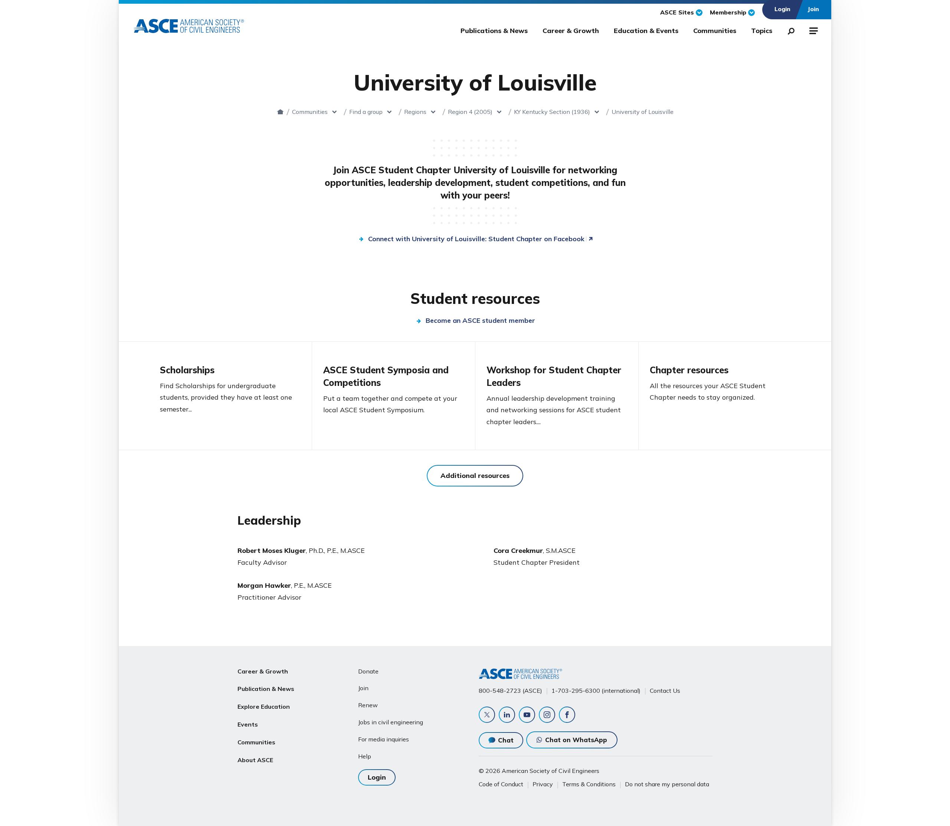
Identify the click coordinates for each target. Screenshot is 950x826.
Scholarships (187, 370)
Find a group (366, 111)
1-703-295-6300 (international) (596, 690)
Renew (368, 705)
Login (377, 777)
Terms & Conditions (589, 784)
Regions (415, 111)
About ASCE (255, 760)
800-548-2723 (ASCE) (510, 690)
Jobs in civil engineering (390, 722)
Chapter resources (689, 370)
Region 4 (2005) (470, 111)
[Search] (789, 29)
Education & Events (646, 30)
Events (248, 724)
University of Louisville (643, 111)
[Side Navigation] (812, 29)
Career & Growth (571, 30)
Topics (761, 30)
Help (364, 756)
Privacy (543, 784)
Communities (714, 30)
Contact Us (665, 690)
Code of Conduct (501, 784)
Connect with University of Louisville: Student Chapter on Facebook (476, 239)
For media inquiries (383, 739)
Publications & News (494, 30)
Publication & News (266, 688)
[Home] (280, 111)
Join (363, 688)
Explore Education (264, 706)
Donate (368, 671)
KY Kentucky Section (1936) (552, 111)
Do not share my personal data (667, 784)
